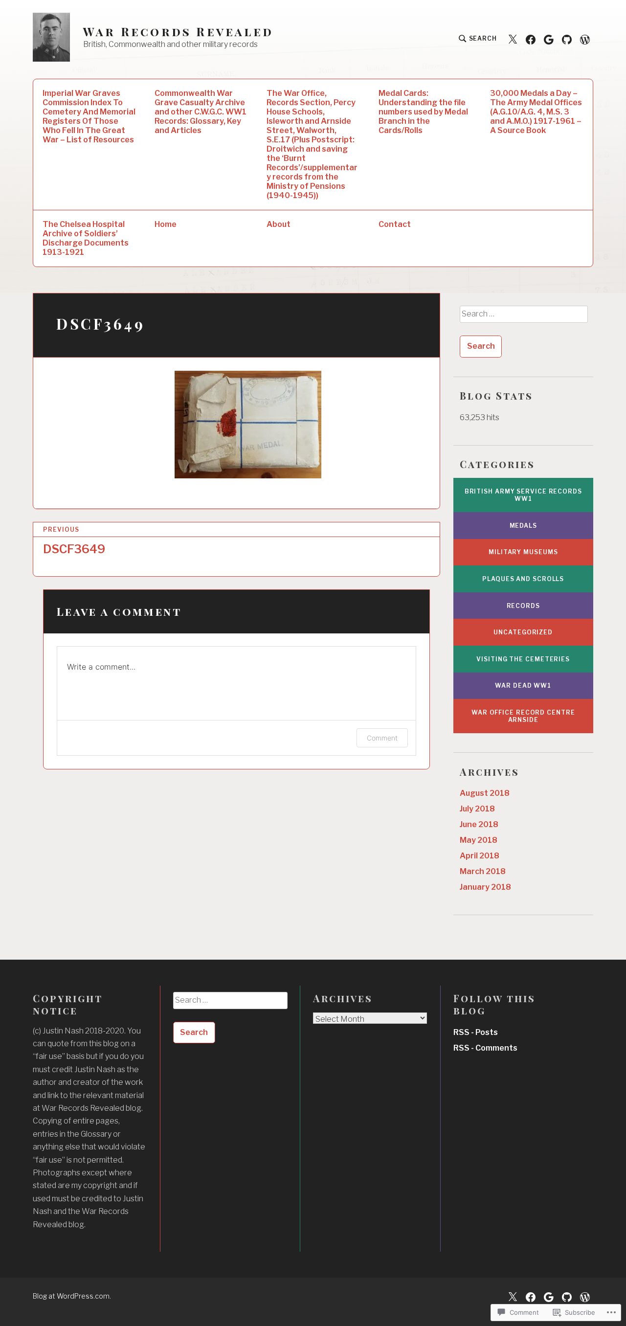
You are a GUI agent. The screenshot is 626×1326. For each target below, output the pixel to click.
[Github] (567, 39)
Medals (523, 525)
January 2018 (485, 887)
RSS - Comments (485, 1048)
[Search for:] (523, 317)
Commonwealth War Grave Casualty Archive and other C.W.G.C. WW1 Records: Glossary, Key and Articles (200, 112)
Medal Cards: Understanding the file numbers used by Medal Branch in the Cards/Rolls (423, 112)
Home (166, 224)
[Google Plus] (548, 39)
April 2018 (479, 855)
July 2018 (477, 808)
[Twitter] (512, 39)
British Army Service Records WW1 (523, 495)
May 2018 (478, 840)
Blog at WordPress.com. (72, 1296)
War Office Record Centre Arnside (523, 716)
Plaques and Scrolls (523, 579)
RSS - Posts (475, 1032)
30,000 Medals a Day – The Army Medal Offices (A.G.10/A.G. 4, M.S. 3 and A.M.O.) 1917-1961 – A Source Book (536, 112)
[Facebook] (530, 39)
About (279, 224)
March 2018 (483, 871)
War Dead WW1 (523, 685)
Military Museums (523, 552)
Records (523, 605)
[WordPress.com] (585, 39)
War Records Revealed (178, 31)
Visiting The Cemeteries (523, 659)
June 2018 (479, 824)
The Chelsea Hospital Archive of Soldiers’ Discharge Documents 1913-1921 (86, 238)
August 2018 (485, 793)
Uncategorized (523, 632)
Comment (382, 738)
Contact (395, 224)
